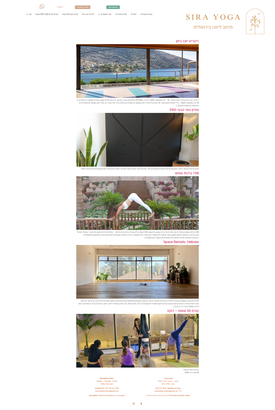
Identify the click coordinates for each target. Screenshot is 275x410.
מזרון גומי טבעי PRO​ (184, 109)
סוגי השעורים (106, 14)
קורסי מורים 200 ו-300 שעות (46, 14)
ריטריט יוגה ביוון (88, 14)
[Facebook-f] (141, 404)
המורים (133, 14)
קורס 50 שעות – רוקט (183, 310)
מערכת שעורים (146, 14)
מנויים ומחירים (121, 14)
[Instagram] (134, 404)
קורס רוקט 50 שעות (70, 14)
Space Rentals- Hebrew (181, 241)
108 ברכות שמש (187, 173)
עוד (30, 14)
